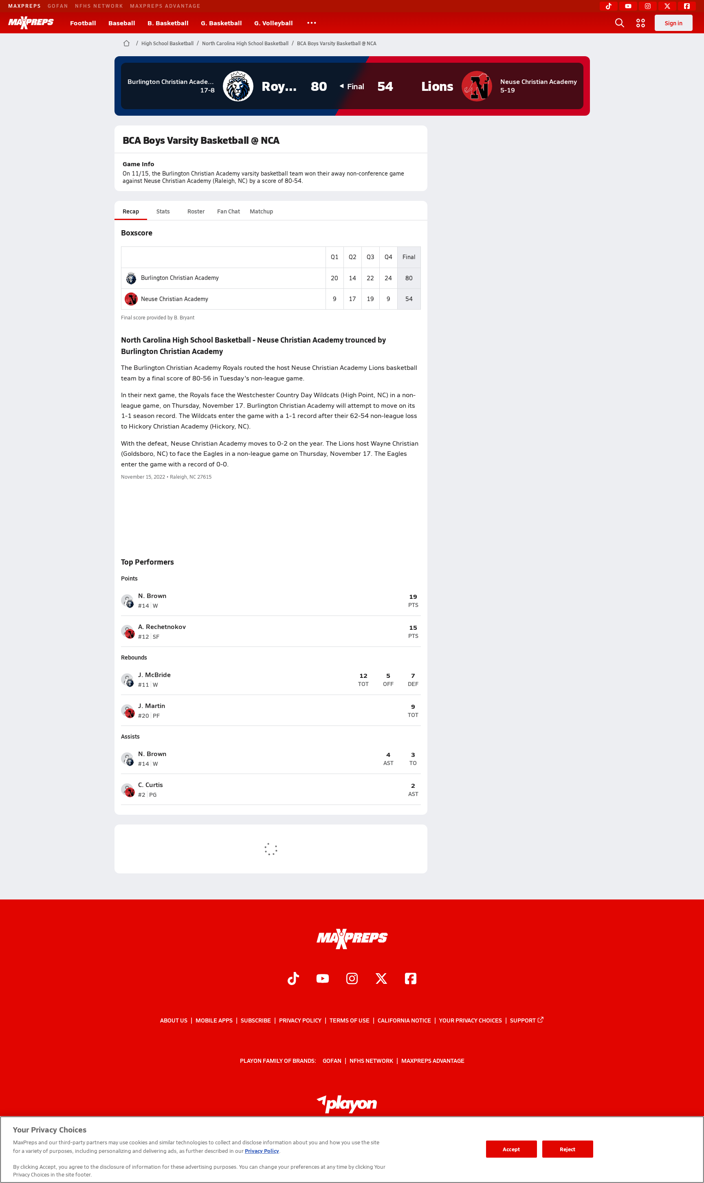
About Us (173, 1020)
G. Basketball (221, 22)
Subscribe (256, 1020)
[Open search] (619, 22)
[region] (352, 1149)
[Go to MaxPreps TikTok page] (293, 979)
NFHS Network (99, 5)
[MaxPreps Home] (31, 22)
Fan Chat (228, 211)
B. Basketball (168, 22)
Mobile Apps (214, 1020)
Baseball (121, 22)
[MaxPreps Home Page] (126, 43)
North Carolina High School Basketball (245, 43)
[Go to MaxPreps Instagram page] (352, 979)
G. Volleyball (273, 22)
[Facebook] (687, 6)
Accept (511, 1149)
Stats (163, 211)
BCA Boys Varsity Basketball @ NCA (336, 43)
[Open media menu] (640, 22)
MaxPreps (24, 5)
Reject (568, 1149)
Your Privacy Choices (470, 1020)
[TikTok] (609, 6)
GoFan (58, 5)
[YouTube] (628, 6)
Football (83, 22)
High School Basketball (167, 43)
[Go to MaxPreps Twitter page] (381, 979)
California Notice (404, 1020)
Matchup (261, 211)
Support (523, 1020)
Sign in (673, 23)
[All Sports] (311, 22)
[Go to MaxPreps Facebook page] (410, 979)
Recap (131, 211)
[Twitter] (667, 6)
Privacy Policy (300, 1020)
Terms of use (350, 1020)
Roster (196, 211)
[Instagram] (648, 6)
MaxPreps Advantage (165, 5)
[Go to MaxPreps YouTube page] (322, 979)
